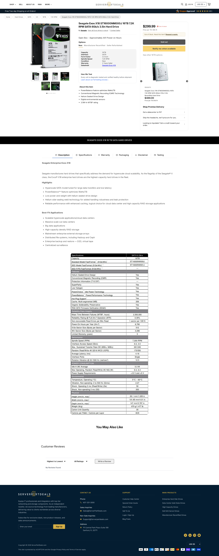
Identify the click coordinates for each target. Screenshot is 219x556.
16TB (44, 17)
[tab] (62, 155)
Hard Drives (19, 17)
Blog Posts (126, 519)
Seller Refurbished (114, 45)
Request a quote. (172, 34)
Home (8, 17)
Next (187, 81)
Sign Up (59, 526)
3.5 (37, 17)
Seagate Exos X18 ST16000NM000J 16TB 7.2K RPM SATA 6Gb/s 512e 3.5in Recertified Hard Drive (159, 93)
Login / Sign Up (128, 515)
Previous (141, 81)
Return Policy (127, 507)
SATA (29, 17)
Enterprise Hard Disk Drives (172, 499)
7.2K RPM (54, 17)
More (47, 4)
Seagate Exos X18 (109, 65)
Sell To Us (126, 511)
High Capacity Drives (170, 507)
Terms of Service (75, 549)
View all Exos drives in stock (98, 30)
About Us (30, 4)
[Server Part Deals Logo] (110, 5)
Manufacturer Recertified (94, 45)
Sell (21, 4)
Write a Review (104, 461)
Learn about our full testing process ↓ (95, 80)
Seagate (84, 30)
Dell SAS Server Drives (170, 511)
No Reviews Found (53, 467)
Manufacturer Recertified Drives (174, 515)
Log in (190, 4)
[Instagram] (194, 535)
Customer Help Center (131, 499)
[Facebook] (185, 535)
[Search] (182, 4)
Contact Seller (115, 30)
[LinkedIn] (190, 535)
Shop (12, 4)
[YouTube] (199, 535)
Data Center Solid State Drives (173, 503)
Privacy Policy (61, 549)
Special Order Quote (130, 503)
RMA (40, 4)
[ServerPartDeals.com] (34, 494)
